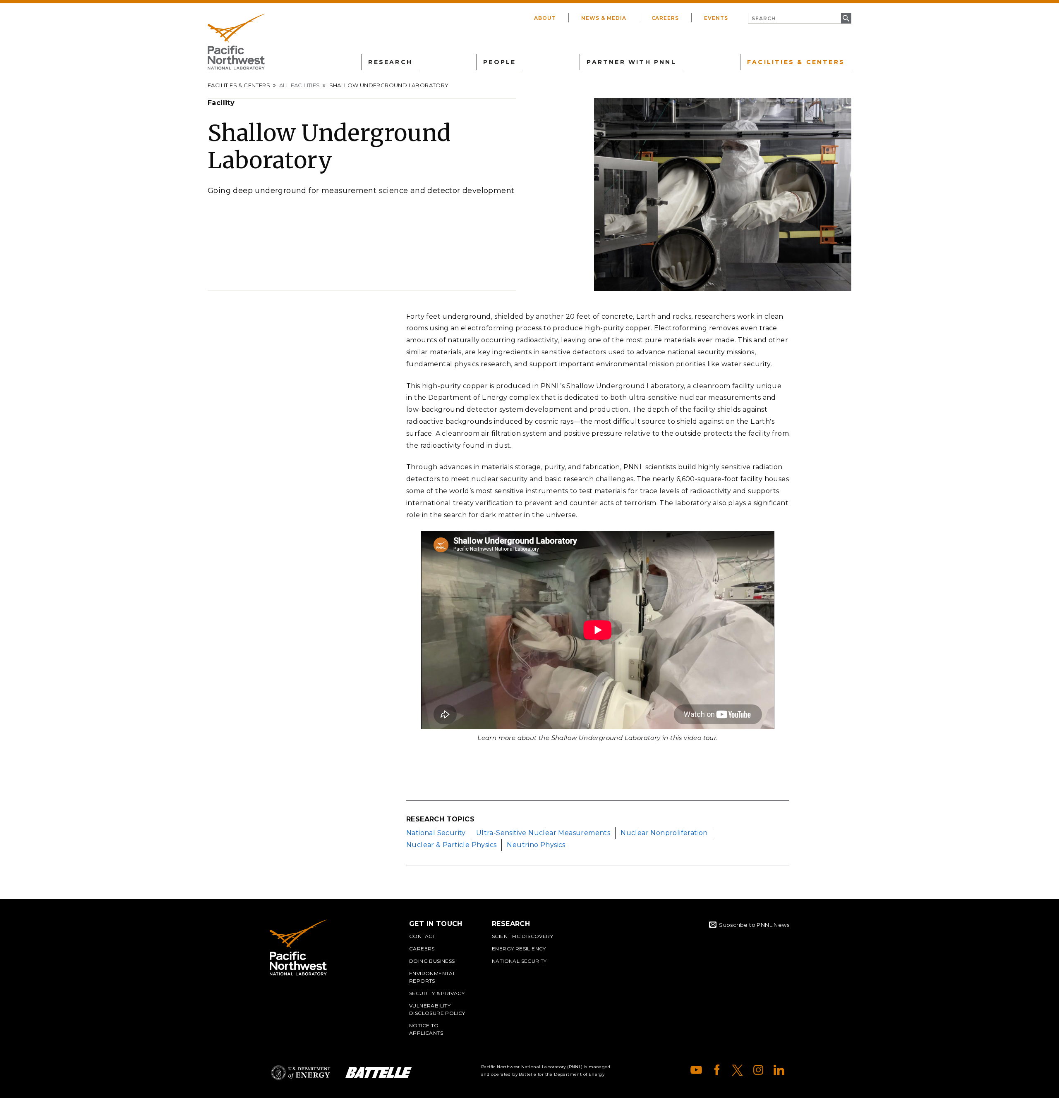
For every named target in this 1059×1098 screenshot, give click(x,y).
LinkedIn (779, 1070)
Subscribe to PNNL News (754, 924)
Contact (422, 936)
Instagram (758, 1070)
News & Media (603, 18)
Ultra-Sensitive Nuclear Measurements (543, 833)
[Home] (236, 41)
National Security (436, 833)
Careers (665, 18)
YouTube (696, 1070)
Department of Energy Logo (301, 1072)
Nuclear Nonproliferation (664, 833)
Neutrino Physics (536, 845)
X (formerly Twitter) (737, 1070)
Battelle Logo (378, 1072)
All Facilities (299, 85)
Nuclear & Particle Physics (451, 845)
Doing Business (432, 961)
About (545, 18)
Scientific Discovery (522, 936)
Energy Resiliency (519, 948)
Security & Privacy (437, 993)
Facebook (717, 1070)
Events (716, 18)
